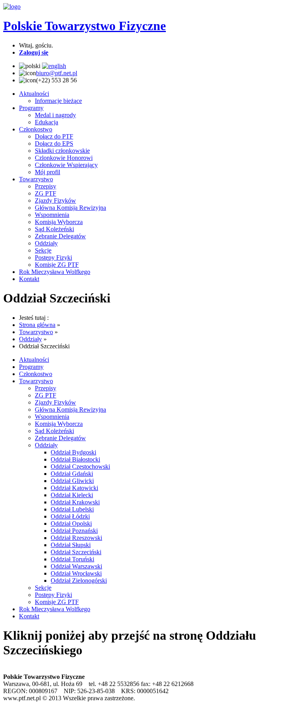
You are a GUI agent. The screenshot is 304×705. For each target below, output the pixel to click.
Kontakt (29, 279)
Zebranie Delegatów (60, 236)
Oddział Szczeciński (76, 552)
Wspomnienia (52, 214)
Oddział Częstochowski (80, 466)
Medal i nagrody (55, 115)
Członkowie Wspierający (66, 165)
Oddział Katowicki (74, 488)
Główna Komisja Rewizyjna (70, 207)
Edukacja (46, 122)
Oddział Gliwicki (72, 480)
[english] (54, 66)
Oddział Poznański (74, 530)
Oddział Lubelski (72, 509)
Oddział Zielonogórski (79, 580)
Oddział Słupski (71, 545)
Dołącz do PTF (54, 136)
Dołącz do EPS (54, 143)
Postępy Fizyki (53, 257)
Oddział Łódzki (70, 516)
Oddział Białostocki (75, 459)
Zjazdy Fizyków (55, 200)
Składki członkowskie (62, 150)
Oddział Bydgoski (73, 452)
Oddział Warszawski (76, 566)
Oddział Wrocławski (76, 573)
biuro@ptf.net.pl (56, 73)
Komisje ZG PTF (57, 264)
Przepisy (45, 186)
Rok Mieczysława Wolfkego (54, 271)
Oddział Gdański (72, 473)
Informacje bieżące (58, 100)
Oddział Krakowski (75, 502)
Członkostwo (35, 129)
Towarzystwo (36, 179)
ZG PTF (45, 193)
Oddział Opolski (71, 523)
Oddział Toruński (72, 559)
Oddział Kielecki (72, 495)
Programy (31, 108)
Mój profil (47, 172)
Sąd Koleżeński (54, 229)
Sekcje (43, 250)
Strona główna (37, 324)
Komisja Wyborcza (59, 222)
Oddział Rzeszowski (76, 537)
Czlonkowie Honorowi (64, 157)
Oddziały (46, 243)
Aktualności (34, 93)
